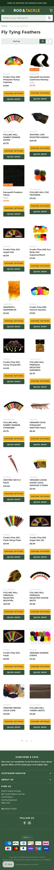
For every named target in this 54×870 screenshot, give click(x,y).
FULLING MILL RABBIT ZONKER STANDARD (11, 425)
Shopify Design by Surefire (27, 864)
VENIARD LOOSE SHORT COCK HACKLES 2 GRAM (39, 482)
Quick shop (13, 99)
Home (4, 26)
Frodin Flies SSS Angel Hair (11, 250)
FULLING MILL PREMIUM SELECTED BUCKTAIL (10, 596)
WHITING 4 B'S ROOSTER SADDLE (39, 135)
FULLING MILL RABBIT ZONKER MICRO (11, 137)
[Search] (49, 18)
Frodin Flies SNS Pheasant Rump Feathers (11, 79)
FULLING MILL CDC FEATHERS (39, 193)
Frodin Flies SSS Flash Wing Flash (12, 538)
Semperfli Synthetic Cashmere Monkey (40, 78)
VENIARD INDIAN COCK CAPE (12, 709)
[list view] (49, 41)
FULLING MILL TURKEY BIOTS (37, 709)
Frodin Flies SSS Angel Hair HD (38, 538)
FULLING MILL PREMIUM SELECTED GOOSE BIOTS (39, 596)
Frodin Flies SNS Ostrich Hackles (38, 308)
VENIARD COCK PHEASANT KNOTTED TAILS (38, 425)
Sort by (16, 41)
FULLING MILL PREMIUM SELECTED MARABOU (37, 366)
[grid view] (42, 41)
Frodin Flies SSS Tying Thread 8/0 (11, 363)
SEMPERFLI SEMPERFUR (9, 308)
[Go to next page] (31, 741)
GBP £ (26, 837)
